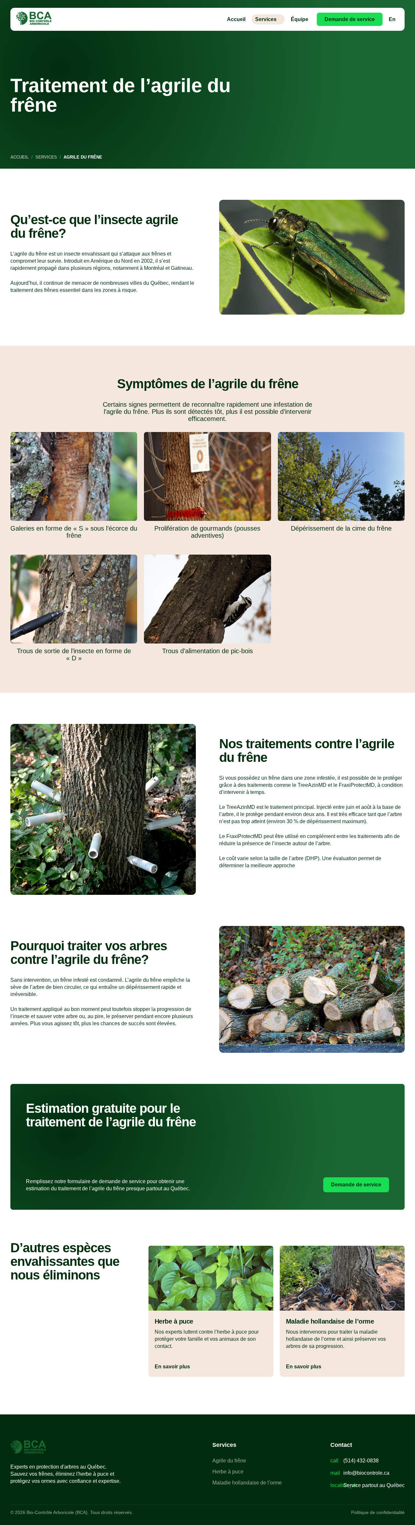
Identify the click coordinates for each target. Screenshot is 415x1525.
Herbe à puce (227, 1471)
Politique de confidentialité (378, 1512)
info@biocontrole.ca (366, 1473)
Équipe (299, 19)
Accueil (236, 19)
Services (266, 19)
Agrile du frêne (229, 1460)
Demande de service (350, 19)
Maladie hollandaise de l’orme (247, 1482)
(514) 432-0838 (361, 1460)
